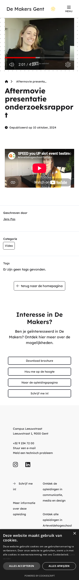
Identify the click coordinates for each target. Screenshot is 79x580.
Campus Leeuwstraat (27, 429)
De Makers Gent (25, 9)
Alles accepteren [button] (21, 566)
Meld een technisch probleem (33, 453)
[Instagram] (15, 465)
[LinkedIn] (27, 465)
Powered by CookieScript (40, 575)
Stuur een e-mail (24, 448)
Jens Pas (9, 219)
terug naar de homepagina (41, 286)
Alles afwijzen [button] (59, 566)
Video (9, 246)
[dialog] (39, 554)
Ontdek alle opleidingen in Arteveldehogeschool (57, 519)
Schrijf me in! (39, 393)
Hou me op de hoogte (39, 371)
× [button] (74, 533)
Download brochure (39, 361)
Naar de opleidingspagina (39, 382)
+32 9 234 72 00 (23, 443)
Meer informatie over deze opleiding (24, 508)
